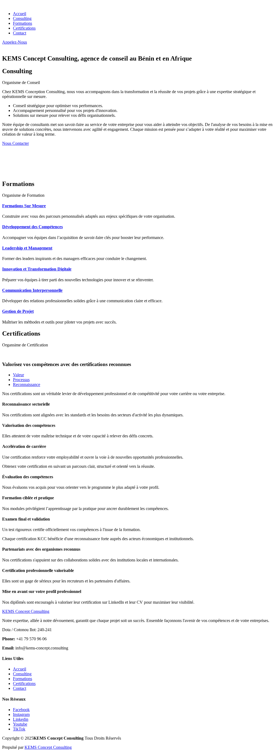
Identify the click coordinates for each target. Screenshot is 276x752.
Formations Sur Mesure (24, 205)
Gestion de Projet (18, 311)
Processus (21, 379)
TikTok (19, 729)
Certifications (24, 28)
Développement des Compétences (32, 226)
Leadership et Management (27, 248)
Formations (22, 23)
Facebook (21, 709)
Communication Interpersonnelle (32, 290)
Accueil (19, 13)
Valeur (18, 375)
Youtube (20, 724)
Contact (19, 33)
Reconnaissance (26, 384)
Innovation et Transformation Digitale (36, 269)
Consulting (22, 18)
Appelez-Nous (14, 42)
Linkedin (20, 719)
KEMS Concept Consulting (48, 747)
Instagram (21, 714)
